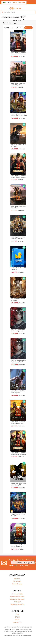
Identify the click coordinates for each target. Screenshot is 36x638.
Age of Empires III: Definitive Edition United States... (18, 84)
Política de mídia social (17, 599)
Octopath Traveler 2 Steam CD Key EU (18, 514)
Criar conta (22, 2)
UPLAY (11, 17)
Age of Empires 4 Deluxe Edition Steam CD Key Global (19, 114)
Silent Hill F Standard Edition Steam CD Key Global (18, 361)
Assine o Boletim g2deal (24, 563)
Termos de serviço (17, 594)
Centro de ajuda (17, 584)
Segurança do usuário (17, 604)
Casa (3, 17)
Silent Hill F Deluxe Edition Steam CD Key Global (18, 330)
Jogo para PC (15, 18)
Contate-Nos (19, 18)
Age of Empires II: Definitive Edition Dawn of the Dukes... (18, 453)
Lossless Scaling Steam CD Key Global (18, 268)
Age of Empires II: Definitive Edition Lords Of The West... (18, 53)
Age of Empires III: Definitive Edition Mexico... (18, 207)
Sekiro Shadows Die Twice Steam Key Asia (18, 391)
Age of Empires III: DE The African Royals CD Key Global (18, 423)
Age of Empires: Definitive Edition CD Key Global (18, 237)
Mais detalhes (18, 50)
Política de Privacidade (17, 596)
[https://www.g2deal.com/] (15, 8)
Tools (23, 16)
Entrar (15, 2)
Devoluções (17, 602)
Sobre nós (17, 579)
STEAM (7, 17)
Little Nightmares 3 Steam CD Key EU (18, 299)
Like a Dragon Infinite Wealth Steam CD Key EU (18, 484)
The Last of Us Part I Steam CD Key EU (18, 145)
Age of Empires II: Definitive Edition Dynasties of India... (18, 176)
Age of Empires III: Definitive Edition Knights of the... (18, 545)
